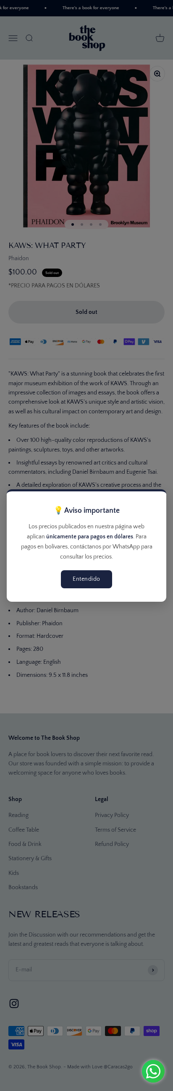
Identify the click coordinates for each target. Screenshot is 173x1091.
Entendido (86, 579)
